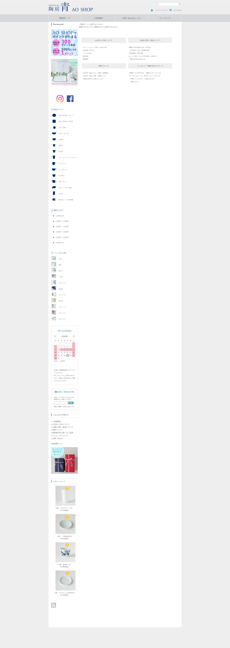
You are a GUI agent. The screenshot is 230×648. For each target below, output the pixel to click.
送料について (57, 430)
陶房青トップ (65, 18)
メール (61, 375)
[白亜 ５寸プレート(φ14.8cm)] (64, 589)
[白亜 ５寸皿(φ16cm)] (64, 533)
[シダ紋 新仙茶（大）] (64, 561)
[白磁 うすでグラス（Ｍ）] (64, 504)
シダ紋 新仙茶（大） (64, 564)
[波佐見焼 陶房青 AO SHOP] (71, 11)
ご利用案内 (98, 18)
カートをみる (178, 10)
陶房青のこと (57, 444)
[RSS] (53, 606)
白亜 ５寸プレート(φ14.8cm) (64, 593)
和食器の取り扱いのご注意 (62, 433)
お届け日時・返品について (62, 427)
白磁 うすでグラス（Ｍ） (64, 508)
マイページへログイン (161, 10)
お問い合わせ (57, 438)
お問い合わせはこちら (131, 18)
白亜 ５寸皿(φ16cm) (64, 536)
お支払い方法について (61, 424)
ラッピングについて (60, 436)
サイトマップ (165, 18)
